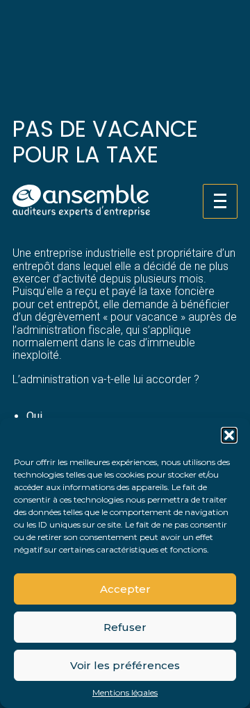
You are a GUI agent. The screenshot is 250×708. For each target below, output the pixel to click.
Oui (34, 416)
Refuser (125, 627)
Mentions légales (125, 693)
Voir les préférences (125, 665)
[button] (229, 435)
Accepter (125, 589)
